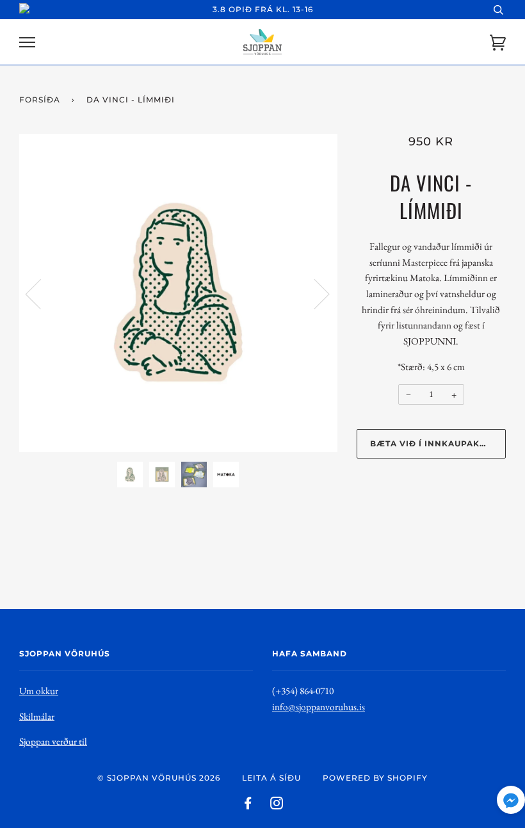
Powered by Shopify (375, 778)
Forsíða (39, 99)
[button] (511, 803)
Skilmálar (36, 716)
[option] (178, 293)
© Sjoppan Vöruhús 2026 (158, 778)
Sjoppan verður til (53, 741)
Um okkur (38, 690)
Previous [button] (41, 293)
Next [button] (314, 293)
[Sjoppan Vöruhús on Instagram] (277, 805)
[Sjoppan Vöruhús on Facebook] (248, 805)
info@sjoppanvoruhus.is (318, 706)
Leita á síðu (271, 778)
